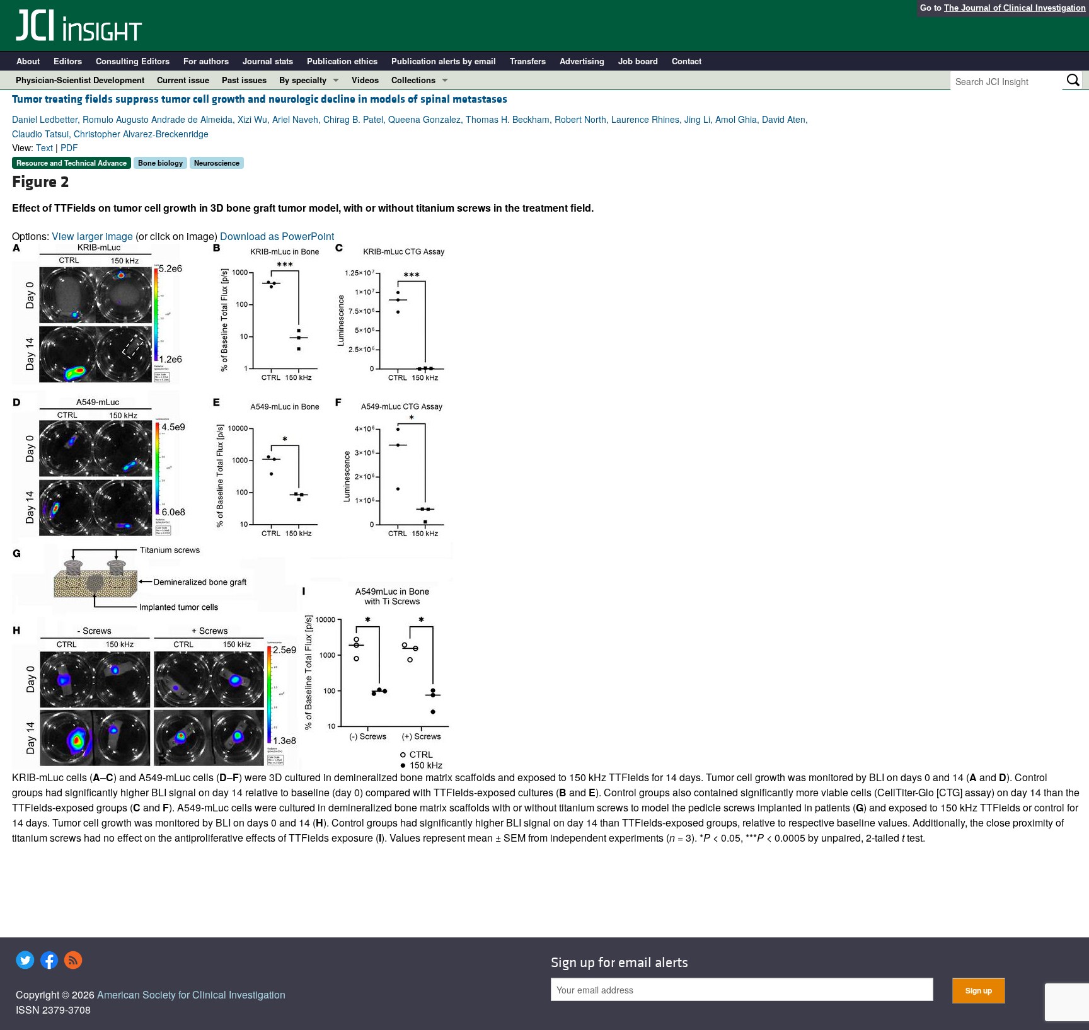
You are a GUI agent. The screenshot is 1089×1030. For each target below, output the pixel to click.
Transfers (528, 61)
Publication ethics (342, 61)
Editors (68, 61)
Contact (686, 61)
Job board (638, 61)
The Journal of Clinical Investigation (1015, 8)
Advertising (582, 61)
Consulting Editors (133, 61)
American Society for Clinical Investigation (191, 994)
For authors (206, 61)
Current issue (183, 80)
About (28, 61)
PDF (69, 147)
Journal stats (268, 61)
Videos (365, 80)
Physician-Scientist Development (80, 80)
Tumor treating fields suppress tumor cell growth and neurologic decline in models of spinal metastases (259, 99)
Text (44, 147)
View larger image (92, 236)
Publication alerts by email (443, 61)
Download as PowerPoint (277, 236)
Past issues (244, 80)
